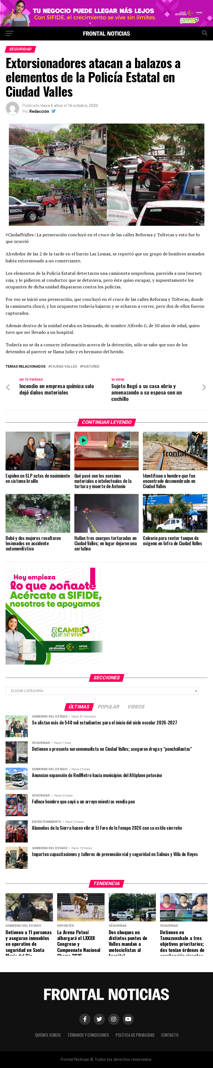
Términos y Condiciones (88, 1035)
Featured (90, 366)
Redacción (39, 111)
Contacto (169, 1035)
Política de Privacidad (135, 1035)
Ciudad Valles (63, 366)
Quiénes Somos (48, 1035)
